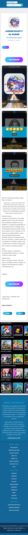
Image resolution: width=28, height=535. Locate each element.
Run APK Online (14, 453)
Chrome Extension (14, 507)
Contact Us (14, 458)
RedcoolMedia (14, 484)
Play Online (14, 60)
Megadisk (14, 487)
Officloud (14, 498)
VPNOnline (14, 490)
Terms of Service (14, 461)
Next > (20, 313)
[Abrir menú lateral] (2, 3)
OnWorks (14, 476)
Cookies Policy (14, 464)
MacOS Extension (14, 510)
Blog (14, 466)
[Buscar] (22, 4)
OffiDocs (14, 473)
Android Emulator (14, 450)
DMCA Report (14, 447)
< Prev (7, 313)
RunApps (14, 495)
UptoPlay (14, 479)
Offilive (14, 481)
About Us (14, 455)
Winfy (14, 492)
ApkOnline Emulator (14, 504)
